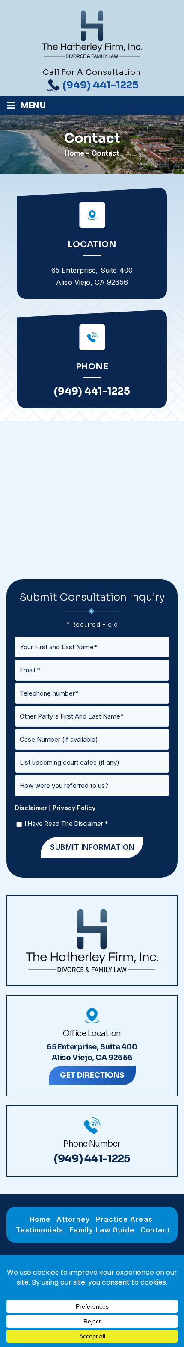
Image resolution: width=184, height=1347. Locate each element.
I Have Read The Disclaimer (66, 823)
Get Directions (92, 1075)
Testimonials (40, 1229)
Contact (155, 1229)
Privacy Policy (74, 807)
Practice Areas (124, 1219)
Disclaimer (31, 807)
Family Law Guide (101, 1229)
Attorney (73, 1219)
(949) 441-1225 (100, 85)
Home (40, 1219)
